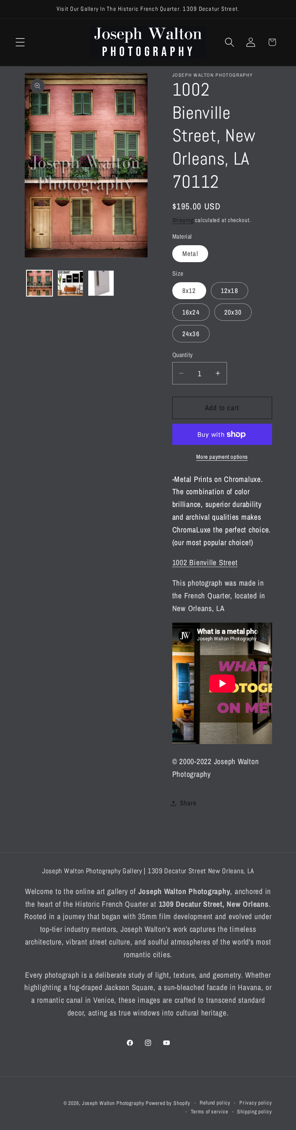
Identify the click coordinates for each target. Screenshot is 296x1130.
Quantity (182, 354)
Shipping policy (254, 1111)
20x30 (233, 312)
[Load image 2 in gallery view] (70, 283)
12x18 (229, 290)
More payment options (222, 457)
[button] (20, 42)
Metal (190, 253)
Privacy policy (255, 1102)
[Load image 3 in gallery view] (101, 283)
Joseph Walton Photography (113, 1103)
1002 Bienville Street (205, 562)
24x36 (191, 333)
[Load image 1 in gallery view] (39, 283)
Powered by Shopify (168, 1103)
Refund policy (215, 1102)
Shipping (183, 220)
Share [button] (188, 802)
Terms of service (209, 1111)
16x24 (191, 312)
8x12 (189, 290)
